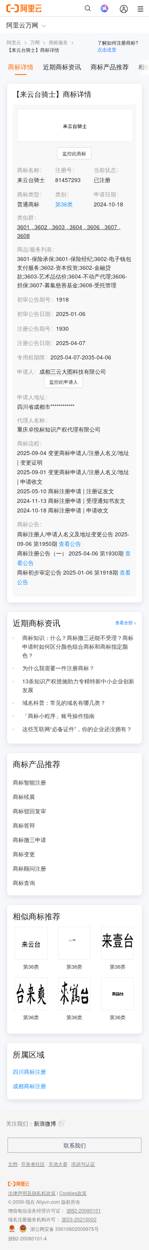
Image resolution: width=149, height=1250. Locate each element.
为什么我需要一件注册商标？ (58, 668)
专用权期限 (31, 357)
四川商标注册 (29, 1072)
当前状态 (105, 170)
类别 (60, 194)
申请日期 (105, 194)
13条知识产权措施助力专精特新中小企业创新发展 (78, 685)
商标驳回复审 (29, 811)
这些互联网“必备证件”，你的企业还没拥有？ (77, 729)
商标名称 (28, 170)
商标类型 (28, 194)
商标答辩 (24, 825)
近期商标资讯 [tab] (62, 66)
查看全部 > (125, 623)
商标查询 (24, 883)
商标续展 (24, 797)
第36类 (64, 204)
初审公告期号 (33, 299)
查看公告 (70, 543)
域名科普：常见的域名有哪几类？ (64, 702)
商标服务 (58, 42)
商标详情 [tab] (20, 66)
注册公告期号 (33, 328)
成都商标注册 (29, 1086)
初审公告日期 (33, 314)
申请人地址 (31, 397)
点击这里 (106, 49)
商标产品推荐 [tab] (110, 66)
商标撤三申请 (29, 840)
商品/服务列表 (34, 249)
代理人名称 (31, 420)
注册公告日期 (33, 343)
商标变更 (24, 854)
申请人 (25, 371)
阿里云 (14, 42)
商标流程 (28, 443)
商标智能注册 (29, 782)
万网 (35, 42)
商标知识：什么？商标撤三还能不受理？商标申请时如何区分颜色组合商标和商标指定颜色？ (78, 646)
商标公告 (28, 524)
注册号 (63, 170)
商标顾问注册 (29, 868)
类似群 (25, 217)
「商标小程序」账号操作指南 (58, 716)
